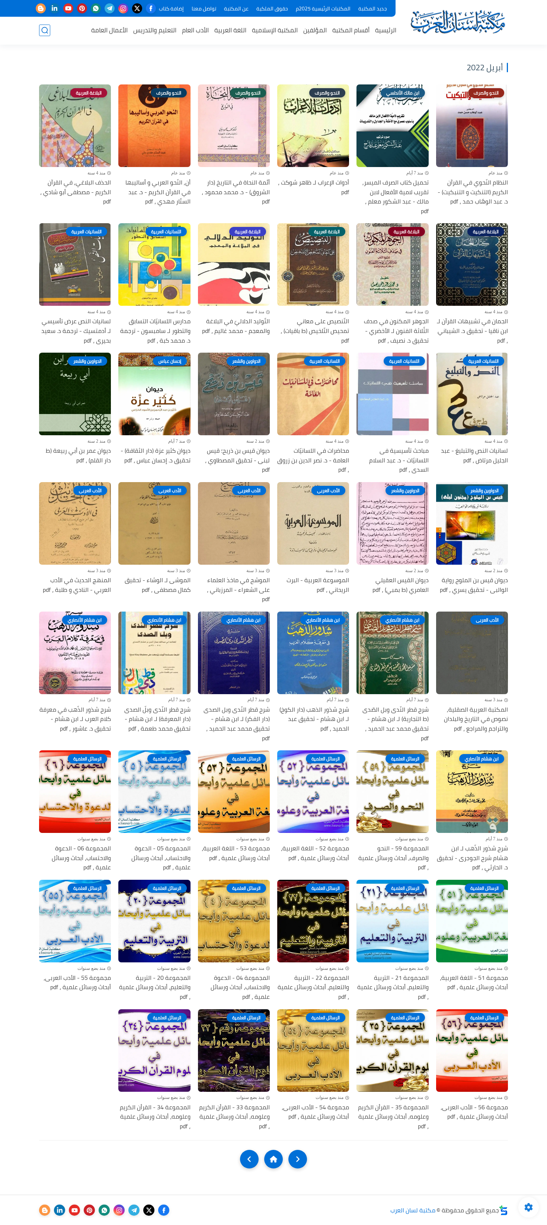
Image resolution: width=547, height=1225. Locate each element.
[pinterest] (82, 8)
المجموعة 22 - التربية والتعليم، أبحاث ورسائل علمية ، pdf (313, 987)
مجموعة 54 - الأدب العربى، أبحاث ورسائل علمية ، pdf (315, 1112)
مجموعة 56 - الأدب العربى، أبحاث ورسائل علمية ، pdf (474, 1112)
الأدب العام (195, 30)
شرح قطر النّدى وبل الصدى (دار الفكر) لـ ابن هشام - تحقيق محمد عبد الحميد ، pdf (237, 724)
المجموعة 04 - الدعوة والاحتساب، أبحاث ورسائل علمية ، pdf (240, 987)
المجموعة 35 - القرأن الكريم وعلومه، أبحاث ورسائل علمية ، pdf (393, 1117)
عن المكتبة (236, 8)
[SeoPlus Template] (503, 1210)
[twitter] (137, 8)
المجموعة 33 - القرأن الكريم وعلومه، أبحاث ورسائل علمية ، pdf (234, 1117)
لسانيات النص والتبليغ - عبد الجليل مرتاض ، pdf (474, 455)
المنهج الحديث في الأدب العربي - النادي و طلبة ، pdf (77, 584)
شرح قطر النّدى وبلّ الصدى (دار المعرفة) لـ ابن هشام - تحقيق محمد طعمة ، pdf (157, 719)
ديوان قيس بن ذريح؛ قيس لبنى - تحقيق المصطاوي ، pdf (237, 460)
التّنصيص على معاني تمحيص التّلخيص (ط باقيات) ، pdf (315, 331)
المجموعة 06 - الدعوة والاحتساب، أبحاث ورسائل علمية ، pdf (81, 858)
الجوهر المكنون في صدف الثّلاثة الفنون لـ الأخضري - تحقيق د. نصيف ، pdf (396, 331)
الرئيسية (385, 30)
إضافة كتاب (171, 8)
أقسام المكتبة (351, 30)
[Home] (273, 1159)
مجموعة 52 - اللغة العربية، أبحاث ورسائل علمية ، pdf (315, 853)
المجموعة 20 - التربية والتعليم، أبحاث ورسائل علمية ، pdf (154, 987)
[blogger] (41, 8)
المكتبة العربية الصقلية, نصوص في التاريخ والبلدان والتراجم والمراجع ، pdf (476, 719)
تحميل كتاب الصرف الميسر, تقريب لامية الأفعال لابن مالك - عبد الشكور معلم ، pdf (395, 197)
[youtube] (68, 8)
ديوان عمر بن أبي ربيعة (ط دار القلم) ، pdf (78, 455)
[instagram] (123, 8)
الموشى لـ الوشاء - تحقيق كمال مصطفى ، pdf (157, 584)
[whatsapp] (96, 8)
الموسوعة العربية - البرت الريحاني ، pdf (318, 584)
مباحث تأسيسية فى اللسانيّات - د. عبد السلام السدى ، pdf (398, 460)
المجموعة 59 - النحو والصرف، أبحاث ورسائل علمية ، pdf (393, 858)
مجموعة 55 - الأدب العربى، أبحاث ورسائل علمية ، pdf (77, 982)
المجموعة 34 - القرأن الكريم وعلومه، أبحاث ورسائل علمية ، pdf (155, 1117)
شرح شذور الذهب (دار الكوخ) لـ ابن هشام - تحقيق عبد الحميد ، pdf (314, 719)
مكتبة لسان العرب (412, 1210)
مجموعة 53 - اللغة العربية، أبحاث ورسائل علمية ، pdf (236, 853)
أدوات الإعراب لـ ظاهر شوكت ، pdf (313, 187)
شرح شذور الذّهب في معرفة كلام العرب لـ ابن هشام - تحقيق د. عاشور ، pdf (75, 719)
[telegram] (110, 8)
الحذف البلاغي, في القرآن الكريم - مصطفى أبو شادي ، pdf (75, 192)
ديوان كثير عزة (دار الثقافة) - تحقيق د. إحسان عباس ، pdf (155, 455)
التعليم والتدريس (154, 30)
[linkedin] (54, 8)
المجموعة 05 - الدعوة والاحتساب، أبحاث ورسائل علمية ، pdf (160, 858)
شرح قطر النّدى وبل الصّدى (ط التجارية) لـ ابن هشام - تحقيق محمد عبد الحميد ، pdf (395, 724)
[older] (297, 1159)
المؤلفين (315, 30)
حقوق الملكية (272, 8)
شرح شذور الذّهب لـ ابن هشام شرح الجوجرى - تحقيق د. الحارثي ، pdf (472, 858)
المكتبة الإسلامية (275, 30)
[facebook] (151, 8)
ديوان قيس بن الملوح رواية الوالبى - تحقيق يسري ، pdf (474, 584)
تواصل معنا (204, 8)
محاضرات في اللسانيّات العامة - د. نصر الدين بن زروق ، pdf (313, 460)
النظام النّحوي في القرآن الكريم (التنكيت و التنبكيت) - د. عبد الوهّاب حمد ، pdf (473, 192)
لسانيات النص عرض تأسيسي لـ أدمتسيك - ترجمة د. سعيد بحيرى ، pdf (76, 331)
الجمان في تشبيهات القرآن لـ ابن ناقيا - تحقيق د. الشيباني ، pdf (472, 331)
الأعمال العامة (109, 30)
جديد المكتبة (372, 8)
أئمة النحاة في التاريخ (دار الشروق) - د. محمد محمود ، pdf (236, 192)
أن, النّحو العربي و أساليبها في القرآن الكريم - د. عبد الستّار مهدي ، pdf (157, 192)
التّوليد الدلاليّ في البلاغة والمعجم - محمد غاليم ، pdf (236, 326)
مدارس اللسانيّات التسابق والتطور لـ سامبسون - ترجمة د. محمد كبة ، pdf (155, 331)
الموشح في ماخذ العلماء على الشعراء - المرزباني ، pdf (238, 589)
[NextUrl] (249, 1159)
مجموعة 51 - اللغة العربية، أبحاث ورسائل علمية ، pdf (474, 982)
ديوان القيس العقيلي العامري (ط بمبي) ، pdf (400, 584)
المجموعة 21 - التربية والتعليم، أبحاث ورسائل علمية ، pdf (392, 987)
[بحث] (44, 30)
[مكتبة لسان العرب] (457, 21)
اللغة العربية (230, 30)
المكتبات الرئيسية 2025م (323, 8)
